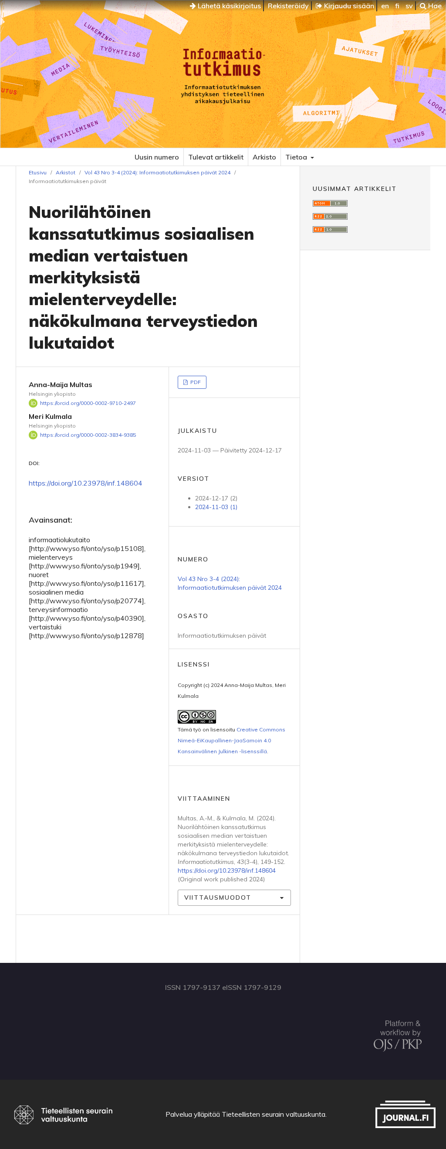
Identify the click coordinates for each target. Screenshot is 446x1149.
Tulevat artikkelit (215, 157)
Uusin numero (157, 157)
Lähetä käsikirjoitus (228, 5)
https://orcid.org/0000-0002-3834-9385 (88, 435)
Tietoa (297, 157)
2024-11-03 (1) (216, 507)
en (385, 5)
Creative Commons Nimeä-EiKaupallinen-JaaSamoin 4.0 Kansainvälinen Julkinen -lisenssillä (231, 740)
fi (397, 5)
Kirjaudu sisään (348, 5)
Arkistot (65, 172)
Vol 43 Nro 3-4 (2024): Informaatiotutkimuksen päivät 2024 (157, 172)
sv (409, 5)
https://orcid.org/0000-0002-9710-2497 (88, 403)
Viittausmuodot (217, 897)
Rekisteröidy (288, 5)
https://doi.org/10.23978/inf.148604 (85, 483)
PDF (195, 382)
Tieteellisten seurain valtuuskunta (273, 1114)
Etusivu (38, 172)
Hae (434, 5)
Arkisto (264, 157)
